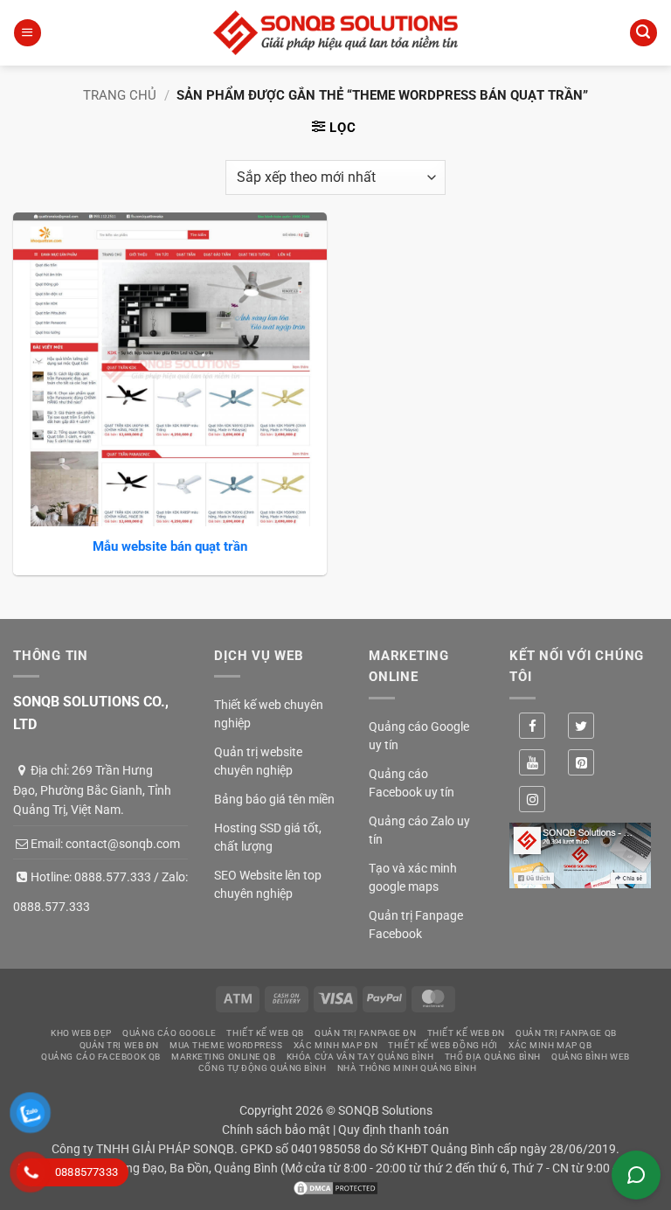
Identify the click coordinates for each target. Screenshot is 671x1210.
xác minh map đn (335, 1045)
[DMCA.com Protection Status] (335, 1186)
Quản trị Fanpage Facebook (416, 924)
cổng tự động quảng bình (262, 1068)
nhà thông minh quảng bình (407, 1068)
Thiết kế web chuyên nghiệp (268, 714)
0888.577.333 (112, 877)
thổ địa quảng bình (493, 1056)
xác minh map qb (549, 1045)
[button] (27, 32)
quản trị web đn (119, 1045)
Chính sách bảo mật (276, 1130)
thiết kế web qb (264, 1033)
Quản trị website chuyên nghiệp (258, 761)
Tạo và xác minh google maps (413, 877)
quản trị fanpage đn (365, 1033)
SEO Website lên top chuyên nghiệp (268, 884)
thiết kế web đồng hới (443, 1045)
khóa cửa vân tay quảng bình (360, 1056)
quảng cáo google (169, 1033)
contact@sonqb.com (123, 844)
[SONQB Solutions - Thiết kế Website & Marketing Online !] (335, 32)
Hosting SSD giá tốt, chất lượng (268, 837)
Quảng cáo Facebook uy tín (411, 783)
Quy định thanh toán (393, 1130)
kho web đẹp (81, 1033)
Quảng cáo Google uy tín (419, 736)
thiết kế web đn (466, 1033)
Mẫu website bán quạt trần (170, 546)
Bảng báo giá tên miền (274, 799)
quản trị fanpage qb (565, 1033)
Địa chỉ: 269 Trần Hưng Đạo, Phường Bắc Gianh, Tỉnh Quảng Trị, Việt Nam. (92, 790)
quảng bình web (590, 1056)
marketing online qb (223, 1056)
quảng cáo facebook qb (101, 1056)
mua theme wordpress (225, 1045)
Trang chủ (119, 95)
